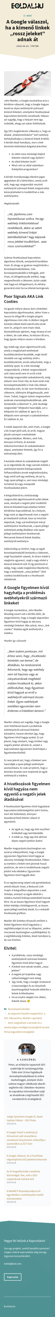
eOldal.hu (10, 1306)
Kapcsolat (12, 1277)
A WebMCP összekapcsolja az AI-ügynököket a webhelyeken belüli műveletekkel (25, 1194)
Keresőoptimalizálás (19, 1009)
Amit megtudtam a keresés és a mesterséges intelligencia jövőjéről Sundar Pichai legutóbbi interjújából (27, 1027)
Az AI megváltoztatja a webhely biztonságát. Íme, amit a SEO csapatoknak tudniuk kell (23, 1175)
